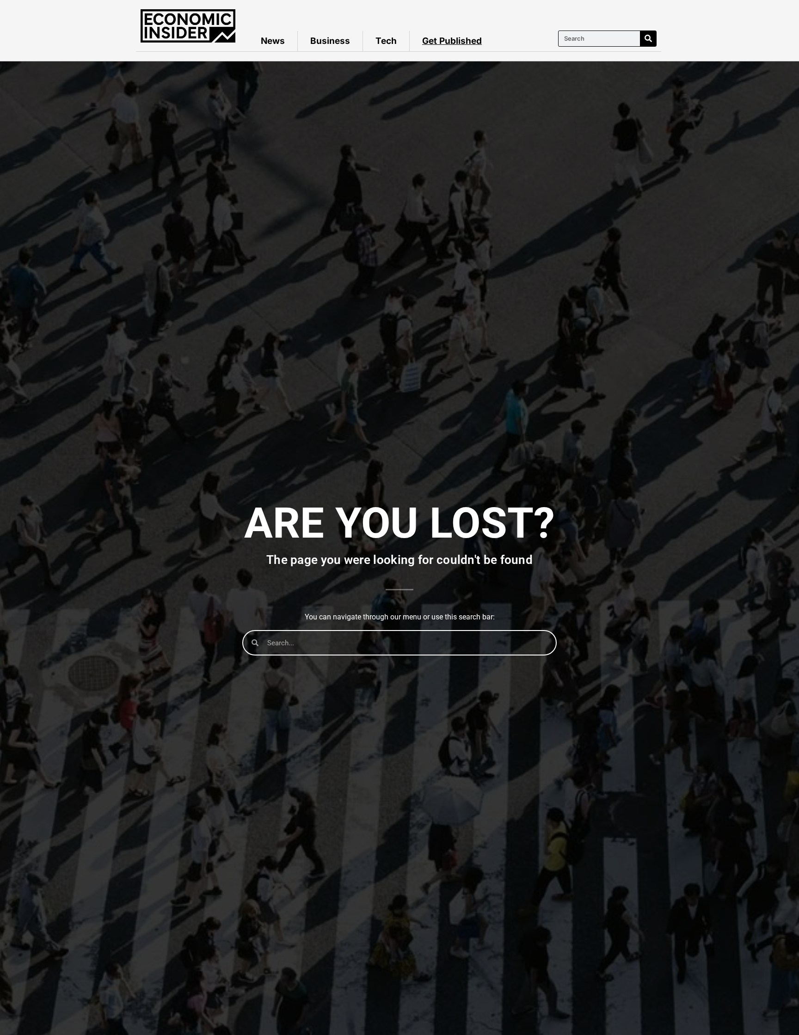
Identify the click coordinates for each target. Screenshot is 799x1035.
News (273, 41)
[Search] (648, 38)
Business (330, 41)
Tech (386, 41)
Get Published (452, 41)
